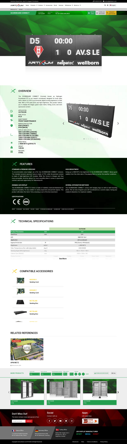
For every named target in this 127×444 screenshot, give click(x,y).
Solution (40, 5)
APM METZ (15, 363)
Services (61, 5)
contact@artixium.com (110, 1)
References (68, 5)
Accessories (49, 5)
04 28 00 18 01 (98, 1)
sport (21, 9)
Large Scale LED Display (67, 209)
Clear (87, 374)
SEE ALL (113, 373)
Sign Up (29, 421)
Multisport (26, 209)
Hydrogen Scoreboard (46, 209)
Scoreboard (57, 209)
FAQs (82, 441)
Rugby (37, 209)
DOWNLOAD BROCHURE (102, 373)
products (14, 9)
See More (62, 259)
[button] (84, 139)
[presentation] (9, 392)
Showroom (75, 441)
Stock (55, 5)
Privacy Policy (103, 441)
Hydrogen (19, 209)
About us (76, 5)
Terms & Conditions (92, 441)
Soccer (32, 209)
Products (33, 5)
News (27, 5)
